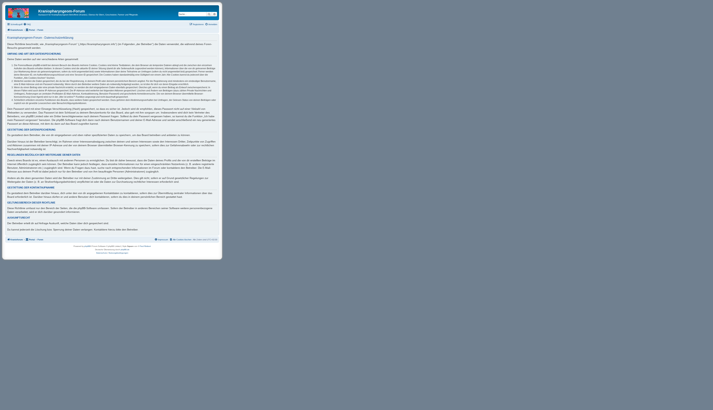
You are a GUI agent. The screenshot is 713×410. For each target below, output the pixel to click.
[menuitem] (27, 24)
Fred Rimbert (145, 246)
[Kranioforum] (22, 12)
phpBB (87, 246)
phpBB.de (125, 250)
